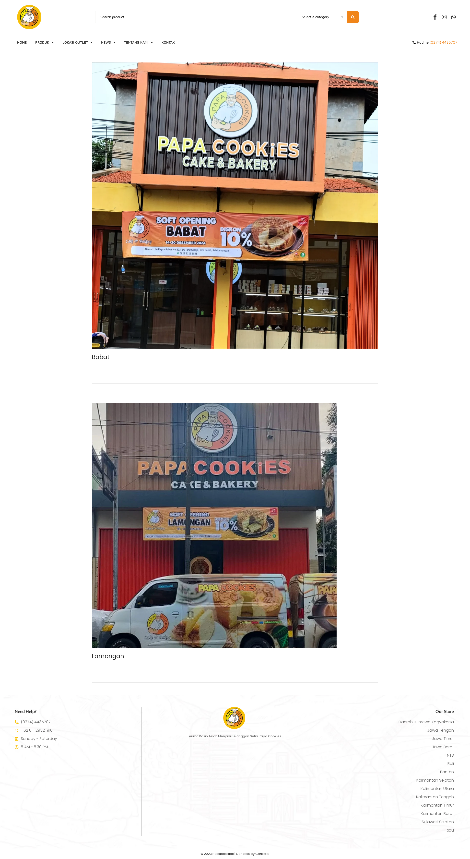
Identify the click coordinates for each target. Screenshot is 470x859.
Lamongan (108, 656)
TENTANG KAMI (136, 42)
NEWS (106, 42)
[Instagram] (444, 17)
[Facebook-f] (435, 17)
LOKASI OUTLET (75, 42)
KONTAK (168, 42)
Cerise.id (262, 853)
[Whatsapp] (453, 17)
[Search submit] (353, 17)
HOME (22, 42)
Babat (100, 357)
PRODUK (42, 42)
